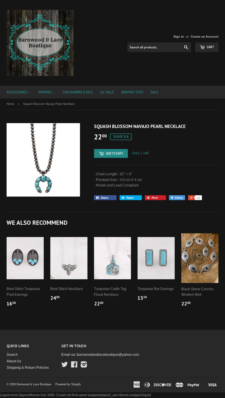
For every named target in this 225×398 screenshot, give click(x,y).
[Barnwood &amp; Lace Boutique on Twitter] (64, 366)
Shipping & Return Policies (28, 367)
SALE (154, 92)
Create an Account (204, 36)
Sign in (178, 36)
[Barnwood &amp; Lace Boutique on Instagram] (84, 366)
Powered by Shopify (68, 384)
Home (10, 104)
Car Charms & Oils (78, 92)
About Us (14, 361)
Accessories (17, 92)
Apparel (45, 92)
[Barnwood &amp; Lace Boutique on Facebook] (74, 366)
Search (12, 354)
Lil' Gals (107, 92)
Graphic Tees (132, 92)
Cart (210, 47)
